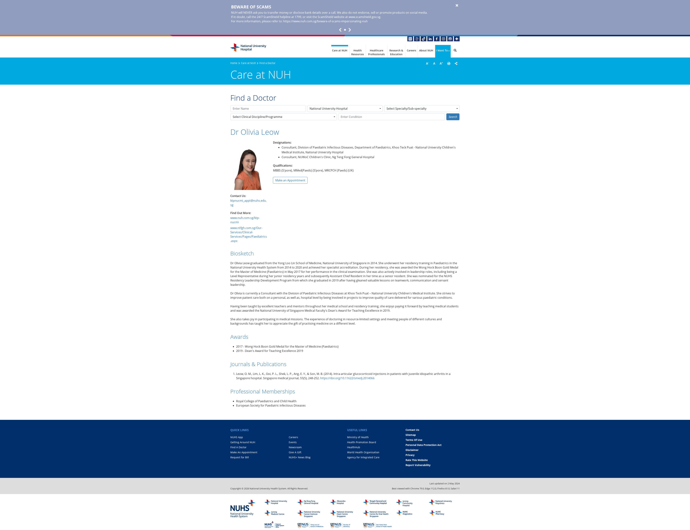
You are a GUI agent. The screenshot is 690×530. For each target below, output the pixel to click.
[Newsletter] (410, 38)
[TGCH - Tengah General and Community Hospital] (377, 503)
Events (293, 442)
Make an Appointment (290, 180)
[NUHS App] (417, 38)
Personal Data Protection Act (423, 445)
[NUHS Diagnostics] (410, 513)
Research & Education (396, 52)
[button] (449, 63)
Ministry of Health (358, 437)
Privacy (410, 455)
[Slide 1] (345, 30)
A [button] (427, 63)
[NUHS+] (457, 38)
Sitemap (411, 435)
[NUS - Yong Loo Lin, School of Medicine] (311, 524)
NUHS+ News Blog (299, 457)
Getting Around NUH (242, 442)
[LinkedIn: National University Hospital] (430, 38)
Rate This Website (417, 460)
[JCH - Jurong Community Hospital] (410, 503)
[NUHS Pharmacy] (443, 513)
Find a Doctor (267, 63)
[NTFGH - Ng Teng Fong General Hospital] (311, 503)
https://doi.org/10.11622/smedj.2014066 (347, 378)
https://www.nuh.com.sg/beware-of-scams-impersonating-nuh (325, 21)
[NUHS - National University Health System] (243, 508)
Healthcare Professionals (376, 52)
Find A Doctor (238, 447)
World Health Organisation (363, 452)
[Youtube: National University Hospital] (450, 38)
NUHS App (236, 437)
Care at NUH (339, 50)
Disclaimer (412, 450)
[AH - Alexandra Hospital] (344, 503)
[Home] (278, 503)
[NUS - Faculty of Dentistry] (344, 524)
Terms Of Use (414, 440)
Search (453, 117)
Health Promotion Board (361, 442)
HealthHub (353, 447)
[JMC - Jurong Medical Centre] (278, 513)
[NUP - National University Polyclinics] (443, 503)
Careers (411, 50)
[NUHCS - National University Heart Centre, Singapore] (344, 513)
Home (233, 63)
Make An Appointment (243, 452)
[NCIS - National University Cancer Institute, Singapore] (311, 513)
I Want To (442, 50)
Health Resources (357, 52)
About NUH (426, 50)
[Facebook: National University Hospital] (437, 38)
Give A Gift (295, 452)
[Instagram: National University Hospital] (443, 38)
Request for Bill (239, 457)
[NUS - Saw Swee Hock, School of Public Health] (377, 524)
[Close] (457, 5)
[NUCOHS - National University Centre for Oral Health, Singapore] (377, 513)
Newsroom (295, 447)
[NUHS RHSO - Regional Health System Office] (278, 524)
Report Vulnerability (418, 465)
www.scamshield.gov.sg (364, 17)
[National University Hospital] (248, 47)
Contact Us (412, 430)
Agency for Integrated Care (363, 457)
